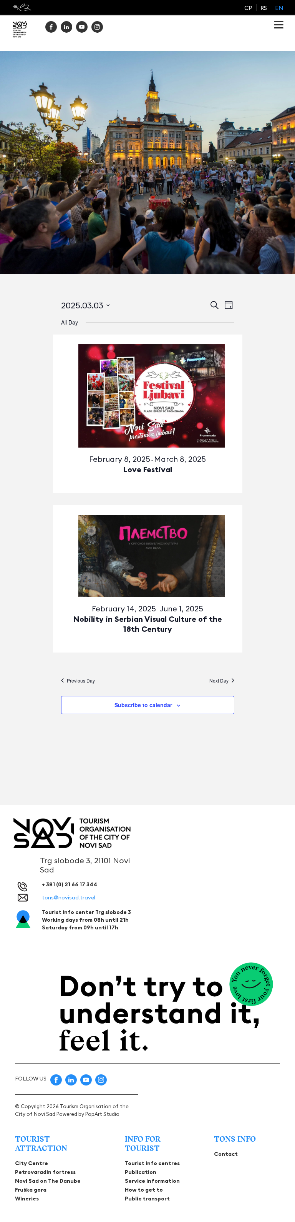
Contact (226, 1153)
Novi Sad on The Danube (48, 1180)
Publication (140, 1172)
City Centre (31, 1163)
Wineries (27, 1198)
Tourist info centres (152, 1163)
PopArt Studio (102, 1114)
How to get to (144, 1189)
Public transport (147, 1198)
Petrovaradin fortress (45, 1172)
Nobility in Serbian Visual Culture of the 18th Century (147, 624)
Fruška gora (30, 1189)
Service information (152, 1180)
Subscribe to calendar (143, 705)
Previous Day (81, 681)
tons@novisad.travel (68, 897)
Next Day (219, 681)
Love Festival (147, 469)
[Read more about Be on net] (23, 7)
